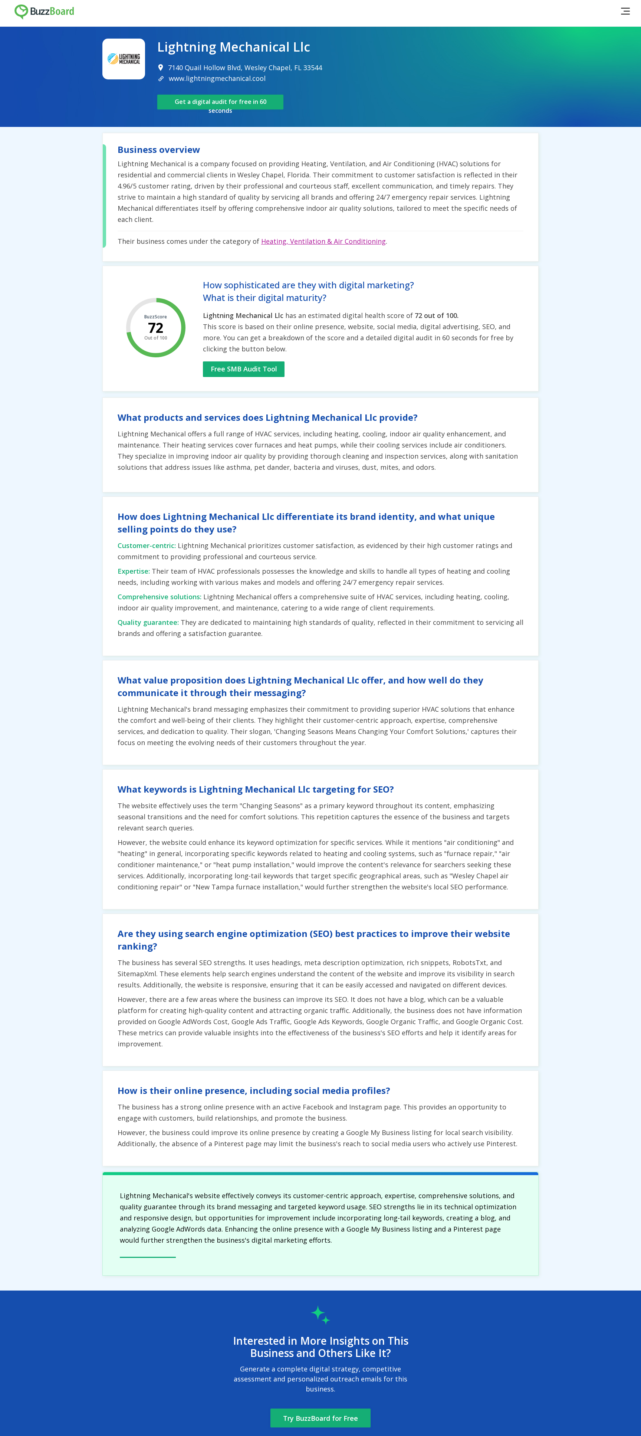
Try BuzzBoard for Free (320, 1418)
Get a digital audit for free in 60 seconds (220, 103)
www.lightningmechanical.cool (217, 78)
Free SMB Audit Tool (244, 368)
